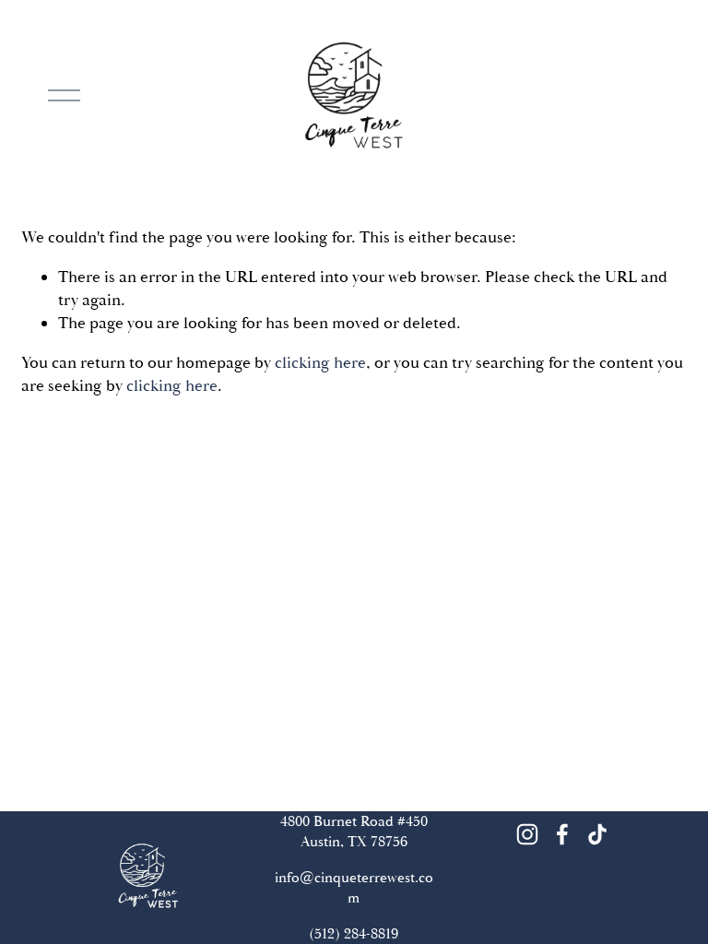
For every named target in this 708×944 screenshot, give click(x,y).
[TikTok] (597, 834)
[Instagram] (527, 834)
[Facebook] (562, 834)
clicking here (320, 362)
